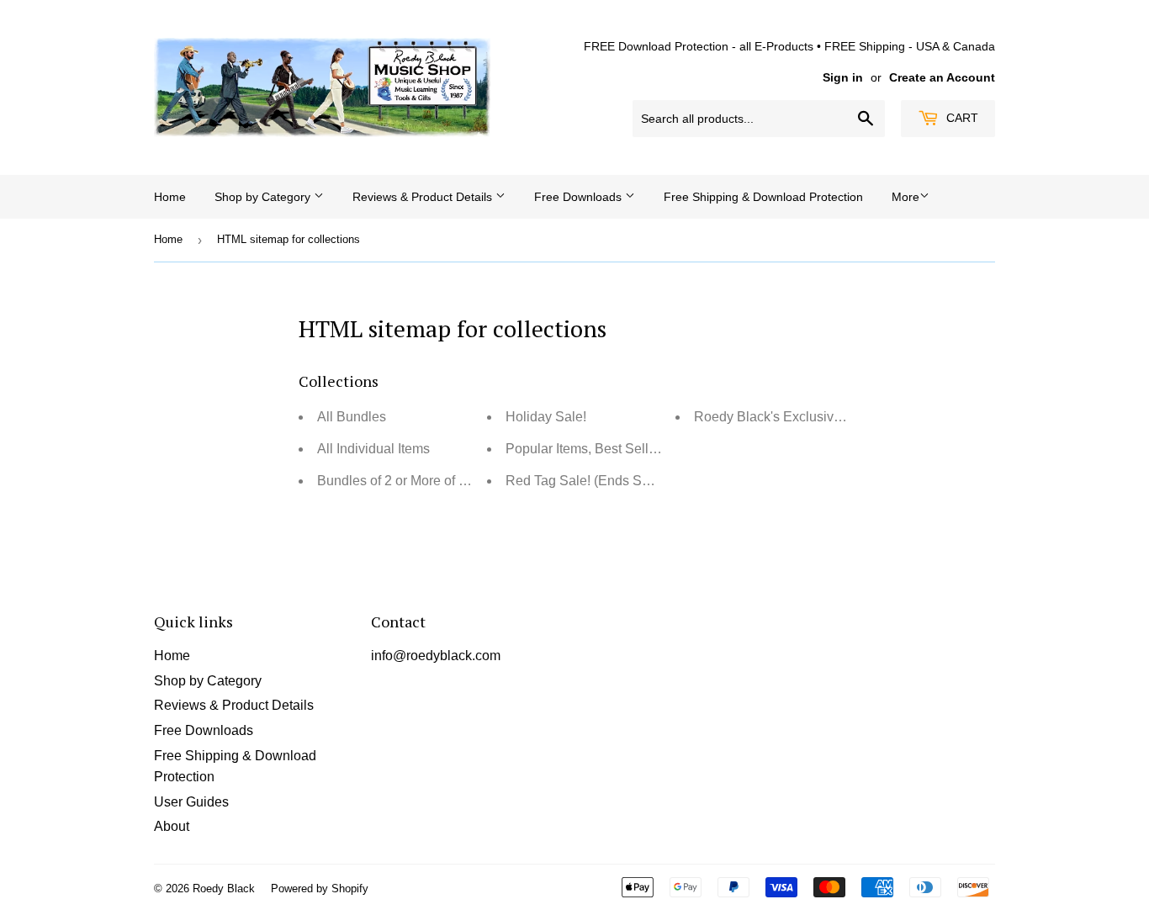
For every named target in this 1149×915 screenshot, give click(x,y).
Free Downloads (579, 197)
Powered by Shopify (319, 888)
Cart (960, 117)
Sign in (843, 77)
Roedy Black (224, 888)
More (905, 197)
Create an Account (942, 77)
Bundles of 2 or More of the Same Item (430, 480)
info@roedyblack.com (435, 655)
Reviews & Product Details (423, 197)
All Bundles (351, 417)
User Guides (191, 802)
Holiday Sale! (546, 417)
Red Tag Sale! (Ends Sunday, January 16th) (636, 480)
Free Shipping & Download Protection (763, 197)
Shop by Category (264, 197)
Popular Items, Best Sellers (586, 449)
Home (170, 197)
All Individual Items (373, 449)
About (171, 826)
